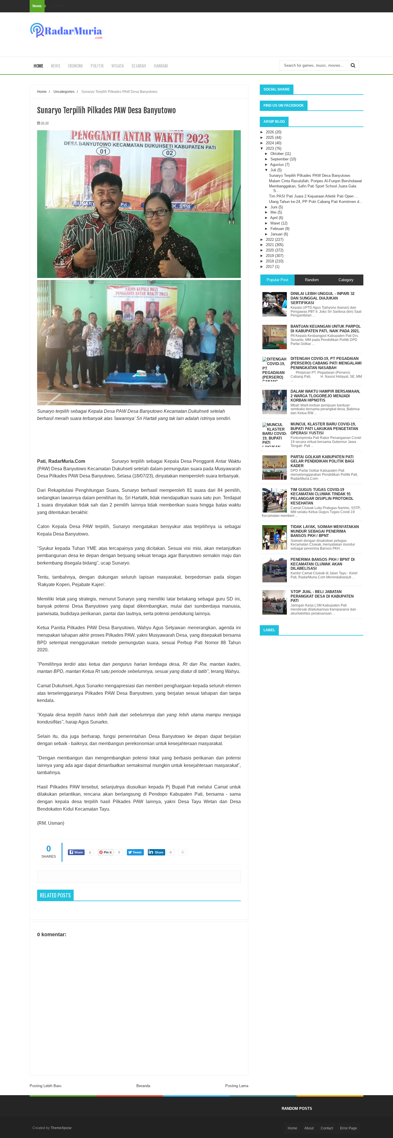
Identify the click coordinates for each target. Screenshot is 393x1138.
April (274, 218)
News (55, 65)
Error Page (348, 1128)
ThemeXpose (61, 1128)
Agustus (277, 164)
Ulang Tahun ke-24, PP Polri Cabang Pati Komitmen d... (316, 201)
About (309, 1128)
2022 (270, 239)
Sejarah (138, 65)
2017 (270, 266)
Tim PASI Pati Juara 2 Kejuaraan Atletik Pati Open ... (313, 196)
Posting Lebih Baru (45, 1086)
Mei (274, 212)
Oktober (277, 153)
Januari (277, 234)
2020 (270, 250)
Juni (274, 207)
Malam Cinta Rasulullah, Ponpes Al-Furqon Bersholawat (315, 181)
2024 (270, 143)
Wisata (117, 65)
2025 (270, 137)
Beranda (143, 1086)
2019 (270, 256)
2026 (270, 132)
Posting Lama (236, 1086)
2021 (270, 245)
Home (38, 65)
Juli (273, 170)
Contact (327, 1128)
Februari (277, 229)
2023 (270, 148)
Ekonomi (75, 65)
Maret (275, 223)
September (280, 159)
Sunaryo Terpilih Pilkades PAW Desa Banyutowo (309, 175)
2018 (270, 261)
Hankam (161, 65)
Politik (97, 65)
